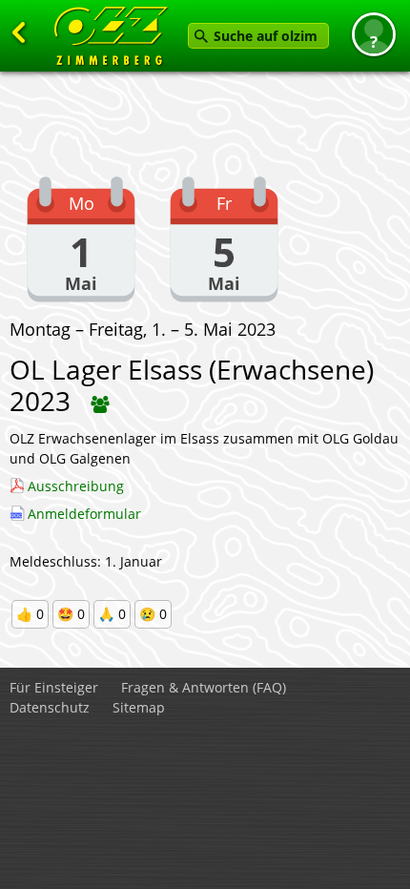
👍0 (30, 614)
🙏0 (112, 614)
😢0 (153, 614)
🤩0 (71, 614)
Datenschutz (50, 707)
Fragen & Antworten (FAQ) (203, 687)
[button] (373, 34)
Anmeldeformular (84, 514)
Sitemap (139, 707)
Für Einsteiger (54, 687)
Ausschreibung (76, 486)
